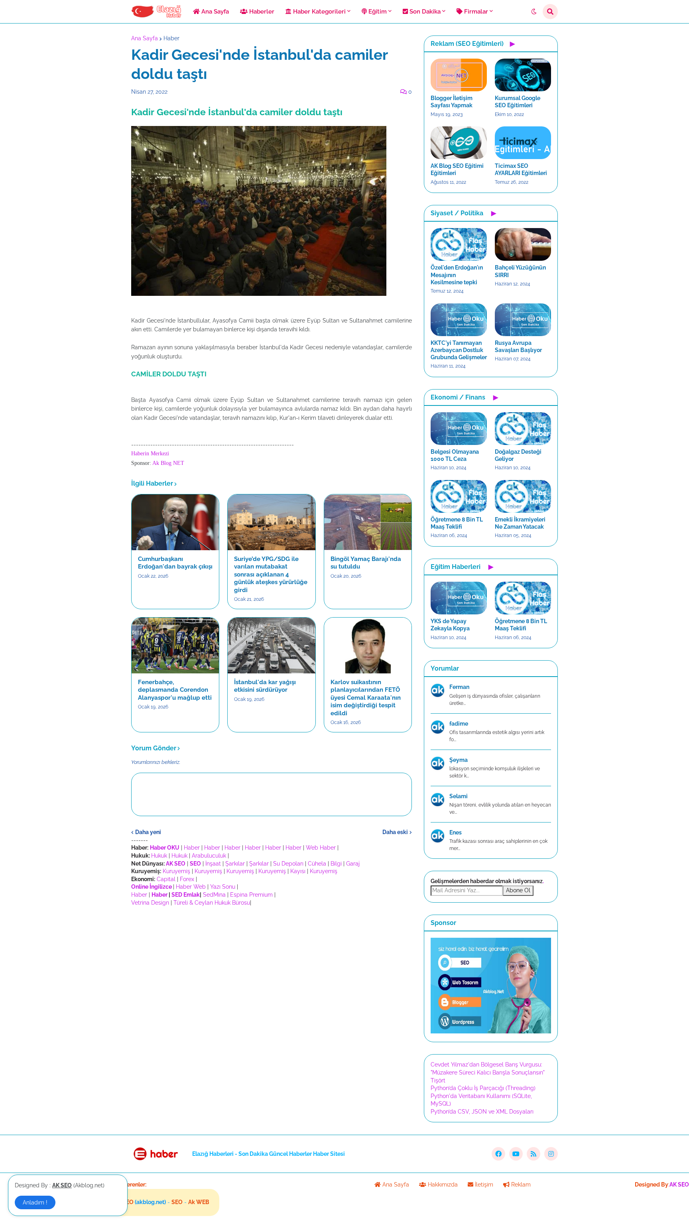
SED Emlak (185, 894)
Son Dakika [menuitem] (424, 11)
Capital (166, 879)
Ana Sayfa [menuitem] (214, 11)
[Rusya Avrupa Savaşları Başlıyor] (523, 319)
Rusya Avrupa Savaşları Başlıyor (518, 346)
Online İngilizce (151, 887)
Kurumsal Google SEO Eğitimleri (517, 101)
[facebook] (498, 1154)
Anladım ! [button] (35, 1202)
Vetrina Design (150, 902)
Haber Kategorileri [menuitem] (318, 11)
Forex (187, 879)
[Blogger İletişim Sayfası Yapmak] (459, 75)
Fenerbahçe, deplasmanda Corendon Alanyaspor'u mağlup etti (175, 690)
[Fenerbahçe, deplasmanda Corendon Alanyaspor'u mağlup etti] (175, 645)
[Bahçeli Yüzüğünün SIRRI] (523, 244)
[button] (534, 11)
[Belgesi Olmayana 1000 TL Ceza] (459, 428)
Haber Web (191, 887)
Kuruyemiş (176, 871)
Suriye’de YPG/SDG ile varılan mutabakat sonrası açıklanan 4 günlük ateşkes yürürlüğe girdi (270, 574)
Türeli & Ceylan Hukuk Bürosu (211, 902)
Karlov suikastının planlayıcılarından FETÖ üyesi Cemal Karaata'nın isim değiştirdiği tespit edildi (366, 698)
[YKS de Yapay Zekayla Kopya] (459, 598)
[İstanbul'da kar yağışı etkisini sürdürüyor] (271, 645)
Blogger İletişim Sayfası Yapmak (451, 101)
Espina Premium (251, 894)
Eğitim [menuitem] (377, 11)
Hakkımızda (442, 1184)
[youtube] (516, 1154)
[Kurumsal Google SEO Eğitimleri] (523, 75)
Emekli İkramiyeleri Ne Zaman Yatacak (520, 523)
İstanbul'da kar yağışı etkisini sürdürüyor (265, 686)
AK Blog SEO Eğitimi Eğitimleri (457, 169)
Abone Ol (518, 890)
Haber (171, 38)
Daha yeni (148, 832)
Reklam (520, 1184)
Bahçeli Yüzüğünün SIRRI (520, 271)
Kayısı (297, 871)
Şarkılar (235, 863)
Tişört (438, 1080)
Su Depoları (288, 863)
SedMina (214, 894)
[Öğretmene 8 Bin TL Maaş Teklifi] (459, 496)
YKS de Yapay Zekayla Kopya (450, 625)
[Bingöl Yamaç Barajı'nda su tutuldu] (367, 522)
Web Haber (321, 847)
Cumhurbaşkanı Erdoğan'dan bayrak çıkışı (175, 563)
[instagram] (551, 1154)
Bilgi (336, 863)
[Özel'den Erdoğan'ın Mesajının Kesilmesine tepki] (459, 244)
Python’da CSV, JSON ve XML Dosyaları (482, 1111)
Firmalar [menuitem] (475, 11)
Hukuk (159, 855)
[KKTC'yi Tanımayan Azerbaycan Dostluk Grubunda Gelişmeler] (459, 319)
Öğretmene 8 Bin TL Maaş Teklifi (457, 523)
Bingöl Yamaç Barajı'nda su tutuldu (366, 563)
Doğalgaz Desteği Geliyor (518, 455)
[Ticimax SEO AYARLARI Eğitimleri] (523, 142)
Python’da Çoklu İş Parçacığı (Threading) (483, 1088)
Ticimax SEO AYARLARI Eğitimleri (521, 169)
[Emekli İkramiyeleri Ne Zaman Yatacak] (523, 496)
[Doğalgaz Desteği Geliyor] (523, 428)
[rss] (533, 1154)
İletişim (483, 1184)
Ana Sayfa (144, 38)
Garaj (353, 863)
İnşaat (213, 863)
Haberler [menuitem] (261, 11)
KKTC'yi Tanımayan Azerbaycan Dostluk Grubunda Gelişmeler (459, 350)
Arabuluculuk (209, 855)
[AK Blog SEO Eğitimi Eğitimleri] (459, 142)
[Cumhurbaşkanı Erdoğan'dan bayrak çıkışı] (175, 522)
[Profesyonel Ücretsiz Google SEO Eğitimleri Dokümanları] (491, 1031)
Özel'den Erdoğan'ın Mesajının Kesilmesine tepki (457, 274)
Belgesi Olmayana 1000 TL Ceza (455, 455)
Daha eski (395, 832)
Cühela (317, 863)
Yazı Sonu (222, 887)
